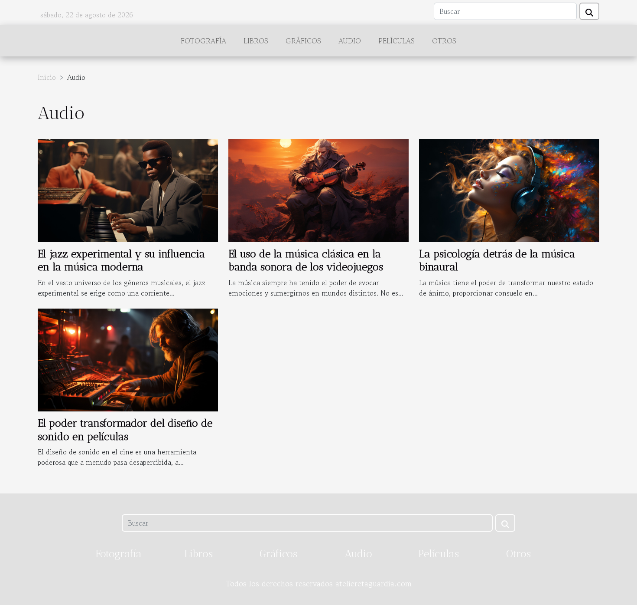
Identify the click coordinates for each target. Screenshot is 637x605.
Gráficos (303, 41)
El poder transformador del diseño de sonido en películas (125, 429)
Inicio (47, 77)
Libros (256, 41)
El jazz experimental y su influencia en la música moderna (121, 260)
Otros (444, 41)
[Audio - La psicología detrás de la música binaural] (509, 189)
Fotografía (203, 41)
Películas (396, 41)
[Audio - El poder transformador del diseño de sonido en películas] (128, 359)
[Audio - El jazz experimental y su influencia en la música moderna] (128, 189)
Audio (349, 41)
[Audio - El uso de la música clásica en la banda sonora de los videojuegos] (318, 189)
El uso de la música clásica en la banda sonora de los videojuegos (305, 260)
